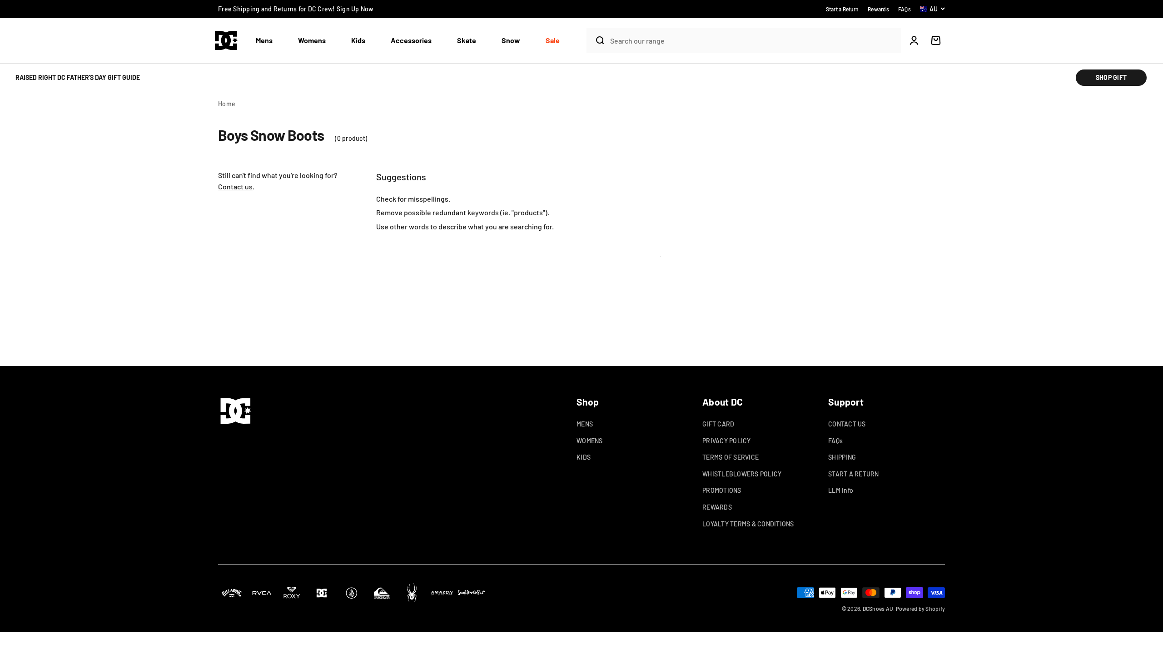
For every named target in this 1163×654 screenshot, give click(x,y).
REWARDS (717, 507)
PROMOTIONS (721, 490)
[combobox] (753, 40)
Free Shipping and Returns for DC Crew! (295, 9)
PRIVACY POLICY (726, 441)
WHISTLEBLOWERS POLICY (741, 474)
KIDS (584, 457)
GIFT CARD (718, 424)
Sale (553, 40)
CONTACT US (847, 424)
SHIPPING (842, 457)
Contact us (235, 186)
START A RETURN (853, 474)
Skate (466, 40)
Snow (511, 40)
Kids (358, 40)
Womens (312, 40)
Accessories (411, 40)
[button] (268, 40)
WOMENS (590, 441)
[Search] (596, 40)
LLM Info (840, 490)
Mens (264, 40)
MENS (585, 424)
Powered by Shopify (920, 608)
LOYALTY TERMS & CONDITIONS (748, 524)
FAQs (835, 441)
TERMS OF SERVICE (730, 457)
